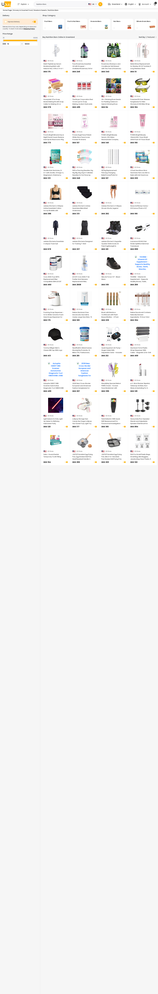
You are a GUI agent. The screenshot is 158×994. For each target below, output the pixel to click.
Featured (151, 37)
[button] (115, 4)
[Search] (100, 4)
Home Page (7, 10)
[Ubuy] (6, 4)
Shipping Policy (29, 29)
